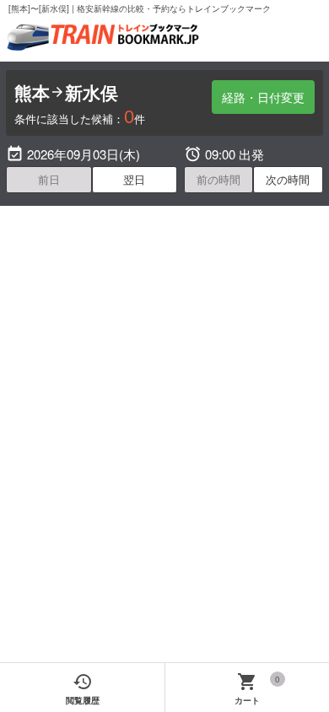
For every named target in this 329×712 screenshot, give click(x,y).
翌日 (134, 179)
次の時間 (288, 179)
